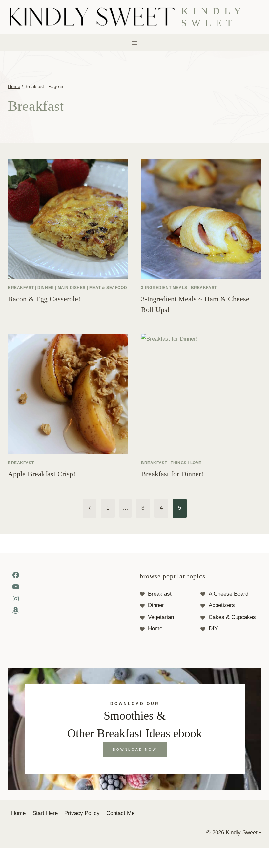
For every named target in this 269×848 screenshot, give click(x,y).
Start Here (45, 813)
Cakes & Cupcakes (232, 617)
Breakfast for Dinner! (172, 474)
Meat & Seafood (108, 288)
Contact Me (120, 813)
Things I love (186, 463)
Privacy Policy (82, 813)
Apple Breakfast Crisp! (41, 474)
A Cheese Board (228, 594)
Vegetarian (161, 617)
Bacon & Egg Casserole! (44, 299)
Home (155, 628)
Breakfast (21, 288)
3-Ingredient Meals (164, 288)
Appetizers (222, 605)
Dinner (45, 288)
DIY (213, 628)
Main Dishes (72, 288)
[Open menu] (135, 43)
